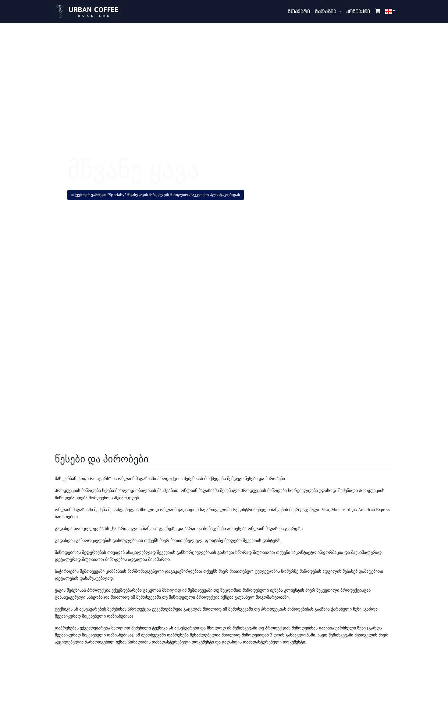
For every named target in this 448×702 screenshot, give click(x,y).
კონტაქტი (358, 11)
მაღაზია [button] (326, 11)
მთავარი (299, 11)
